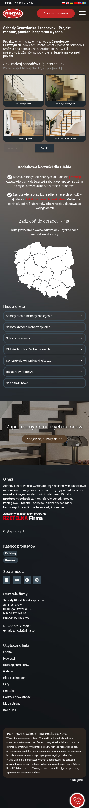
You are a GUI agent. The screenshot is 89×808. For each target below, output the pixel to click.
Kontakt (8, 690)
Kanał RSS (10, 710)
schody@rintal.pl (24, 630)
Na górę (77, 780)
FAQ (6, 684)
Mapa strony (11, 703)
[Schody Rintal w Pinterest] (37, 580)
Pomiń (44, 148)
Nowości (9, 658)
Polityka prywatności (17, 697)
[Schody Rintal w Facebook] (6, 580)
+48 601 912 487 (23, 2)
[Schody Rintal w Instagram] (27, 580)
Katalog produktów (16, 665)
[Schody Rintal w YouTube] (17, 580)
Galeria (8, 671)
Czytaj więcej (12, 531)
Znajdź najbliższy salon (44, 439)
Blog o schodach (14, 677)
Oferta (7, 652)
